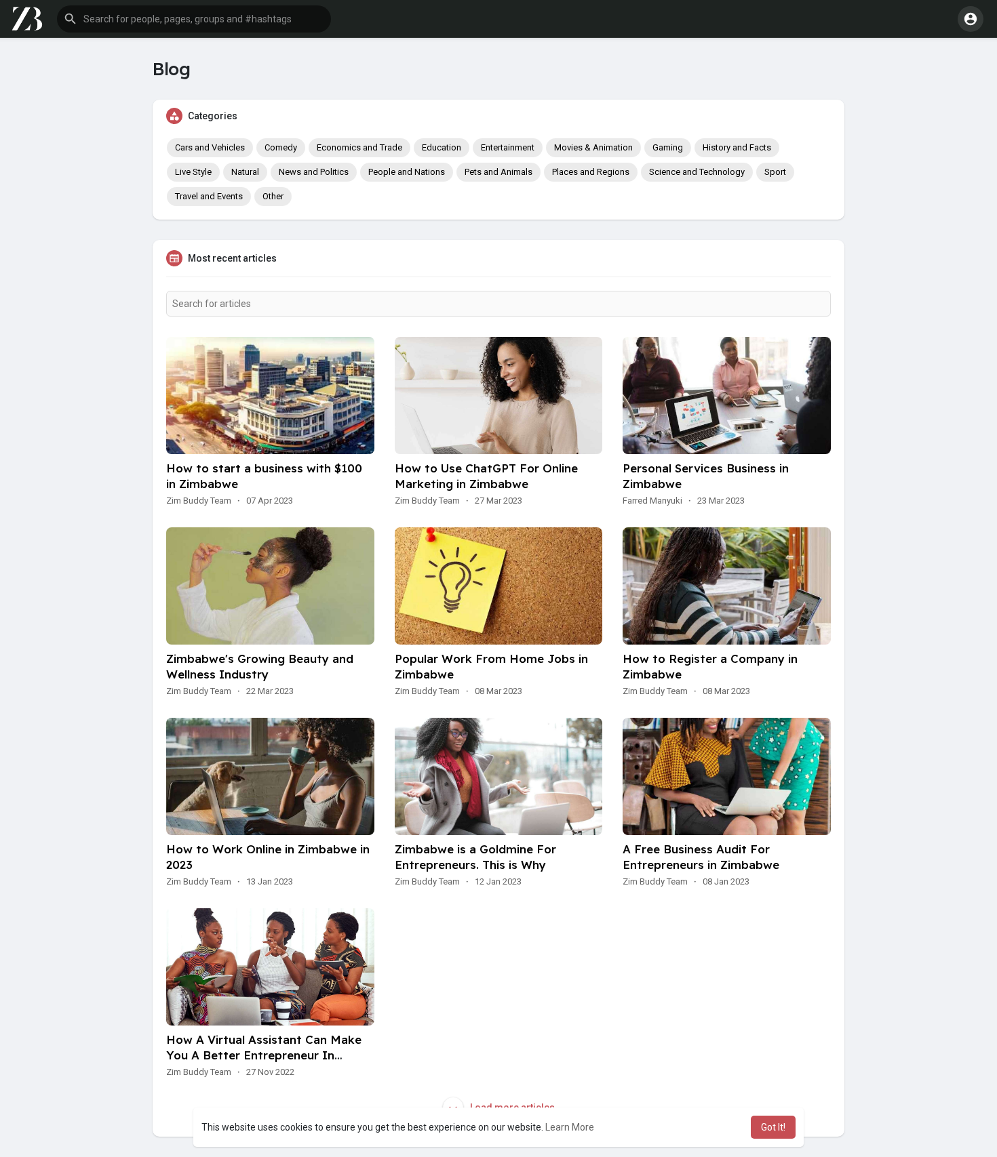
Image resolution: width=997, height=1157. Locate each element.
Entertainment (507, 147)
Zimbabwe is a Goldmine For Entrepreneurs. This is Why (475, 857)
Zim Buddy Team (198, 500)
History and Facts (737, 147)
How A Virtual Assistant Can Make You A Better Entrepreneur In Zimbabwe (263, 1055)
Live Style (193, 172)
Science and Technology (697, 172)
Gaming (667, 147)
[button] (194, 19)
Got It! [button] (773, 1127)
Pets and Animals (498, 172)
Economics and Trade (359, 147)
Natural (245, 172)
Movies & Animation (593, 147)
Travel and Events (209, 196)
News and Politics (314, 172)
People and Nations (406, 172)
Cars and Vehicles (210, 147)
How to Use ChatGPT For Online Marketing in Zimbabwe (486, 476)
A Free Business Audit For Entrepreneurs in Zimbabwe (701, 857)
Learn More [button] (569, 1127)
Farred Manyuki (652, 500)
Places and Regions (590, 172)
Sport (775, 172)
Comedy (281, 147)
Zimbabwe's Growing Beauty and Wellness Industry (259, 666)
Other (273, 196)
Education (441, 147)
